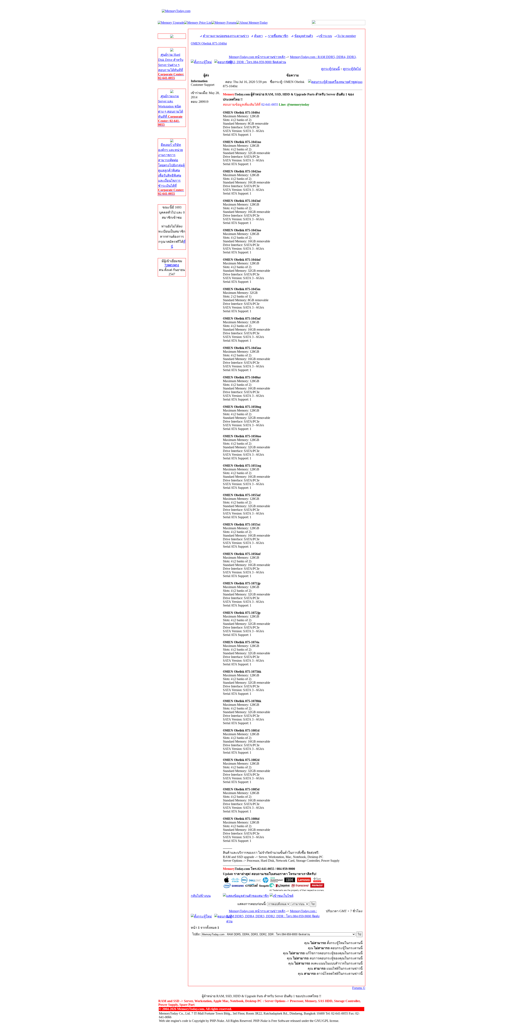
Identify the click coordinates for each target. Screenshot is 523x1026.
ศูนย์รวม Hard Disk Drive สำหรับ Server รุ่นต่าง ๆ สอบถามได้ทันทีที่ (171, 66)
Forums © (358, 988)
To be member (346, 36)
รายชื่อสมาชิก (278, 36)
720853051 (171, 265)
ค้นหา (258, 36)
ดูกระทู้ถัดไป (352, 68)
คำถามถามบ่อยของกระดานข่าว (226, 36)
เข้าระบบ (325, 36)
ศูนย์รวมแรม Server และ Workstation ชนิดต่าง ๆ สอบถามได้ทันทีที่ (170, 110)
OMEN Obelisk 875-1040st (209, 43)
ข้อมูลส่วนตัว (303, 36)
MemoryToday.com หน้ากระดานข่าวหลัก (257, 57)
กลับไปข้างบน (201, 895)
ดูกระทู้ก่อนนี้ (330, 68)
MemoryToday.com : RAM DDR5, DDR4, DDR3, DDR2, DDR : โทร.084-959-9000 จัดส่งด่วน (273, 916)
